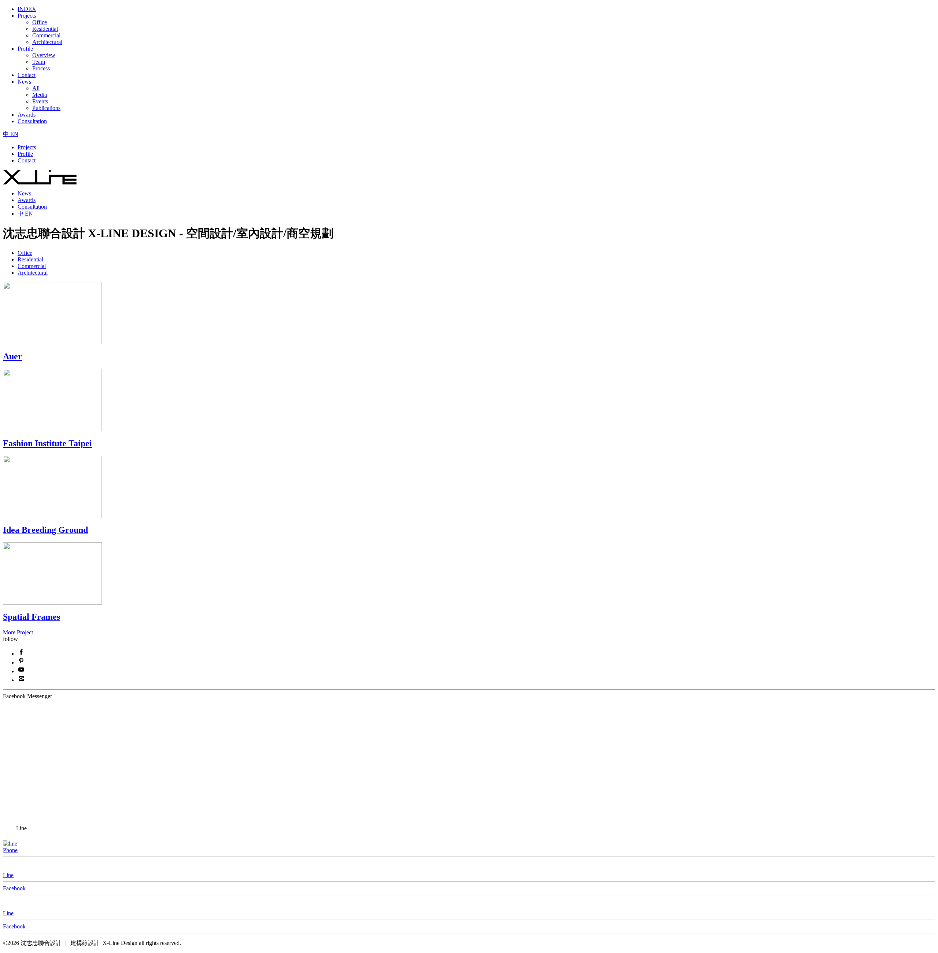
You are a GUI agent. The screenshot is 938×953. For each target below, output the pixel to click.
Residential (45, 29)
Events (40, 101)
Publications (46, 108)
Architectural (47, 42)
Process (41, 68)
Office (39, 22)
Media (39, 95)
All (36, 88)
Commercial (46, 35)
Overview (43, 55)
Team (38, 62)
